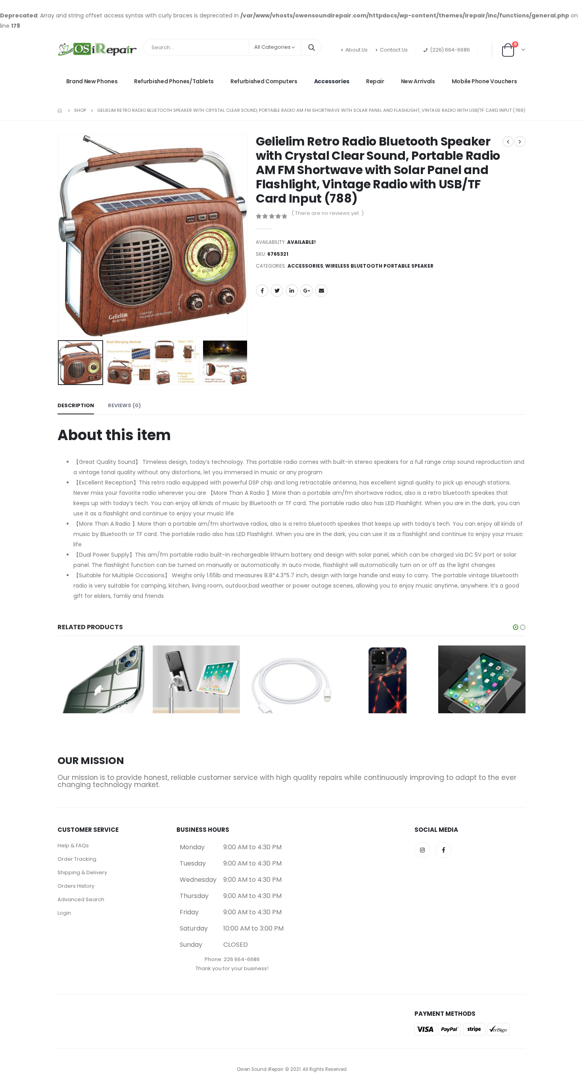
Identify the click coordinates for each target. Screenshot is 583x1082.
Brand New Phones (91, 81)
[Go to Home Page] (60, 110)
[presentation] (59, 235)
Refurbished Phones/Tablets (174, 81)
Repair (375, 81)
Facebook (262, 290)
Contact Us (394, 49)
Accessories (331, 81)
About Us (356, 49)
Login (64, 913)
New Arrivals (418, 81)
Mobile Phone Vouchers (484, 81)
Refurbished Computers (263, 81)
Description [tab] (76, 405)
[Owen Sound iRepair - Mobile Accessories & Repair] (97, 50)
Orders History (76, 886)
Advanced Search (81, 899)
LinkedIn (292, 290)
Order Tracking (77, 859)
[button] (515, 627)
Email (321, 290)
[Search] (312, 47)
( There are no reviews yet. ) (328, 213)
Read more (132, 658)
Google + (306, 290)
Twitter (276, 290)
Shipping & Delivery (82, 872)
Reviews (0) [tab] (124, 405)
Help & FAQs (73, 845)
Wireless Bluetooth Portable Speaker (379, 265)
